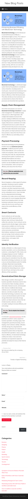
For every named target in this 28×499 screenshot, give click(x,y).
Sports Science (6, 457)
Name (4, 395)
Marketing (4, 454)
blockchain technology (15, 316)
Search (3, 427)
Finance (4, 447)
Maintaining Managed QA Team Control (12, 480)
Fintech (4, 449)
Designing (4, 444)
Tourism (4, 462)
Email (4, 401)
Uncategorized (6, 464)
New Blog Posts (14, 3)
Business (4, 442)
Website (4, 407)
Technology (5, 459)
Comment (5, 373)
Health (3, 452)
